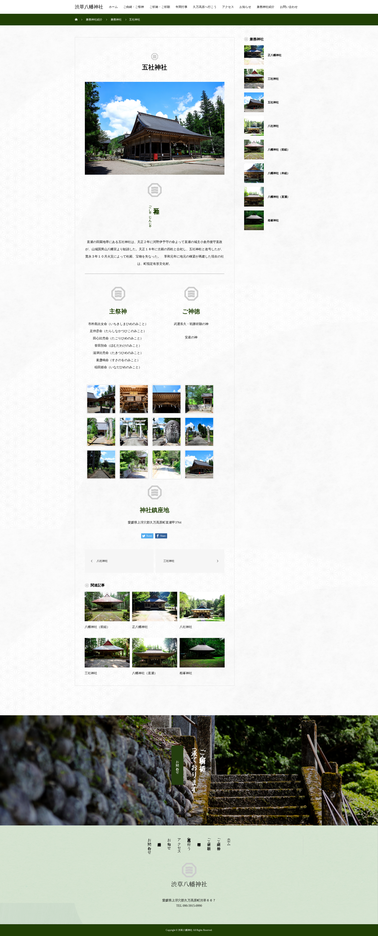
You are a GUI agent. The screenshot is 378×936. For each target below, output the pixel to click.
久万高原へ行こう (205, 6)
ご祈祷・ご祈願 (159, 6)
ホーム (113, 6)
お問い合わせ (289, 6)
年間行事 (181, 6)
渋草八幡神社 (89, 6)
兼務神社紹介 (265, 6)
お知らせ (245, 6)
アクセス (228, 6)
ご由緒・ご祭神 (133, 6)
